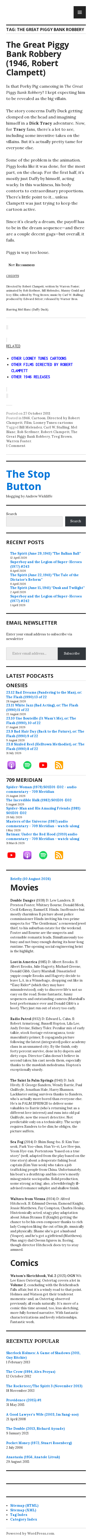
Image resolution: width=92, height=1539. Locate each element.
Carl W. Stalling (56, 427)
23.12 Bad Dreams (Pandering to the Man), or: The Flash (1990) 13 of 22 (44, 694)
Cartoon (38, 418)
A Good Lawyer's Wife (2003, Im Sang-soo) (42, 1414)
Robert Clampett (55, 432)
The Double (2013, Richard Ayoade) (35, 1428)
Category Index (23, 1519)
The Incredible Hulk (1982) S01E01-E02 (39, 800)
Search (11, 514)
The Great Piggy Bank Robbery (41, 434)
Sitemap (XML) (23, 1510)
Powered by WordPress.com (30, 1533)
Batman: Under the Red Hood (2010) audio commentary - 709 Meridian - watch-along (42, 836)
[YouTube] (46, 765)
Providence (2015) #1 (23, 1400)
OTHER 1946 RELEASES (30, 377)
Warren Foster (18, 441)
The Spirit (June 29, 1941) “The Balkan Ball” (45, 553)
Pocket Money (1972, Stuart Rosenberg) (39, 1443)
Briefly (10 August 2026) (30, 879)
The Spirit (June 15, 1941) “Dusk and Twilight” (47, 588)
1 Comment (15, 446)
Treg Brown (62, 436)
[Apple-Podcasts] (14, 765)
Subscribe (72, 653)
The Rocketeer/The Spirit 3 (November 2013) (44, 1386)
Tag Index (18, 1515)
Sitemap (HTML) (24, 1505)
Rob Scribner (28, 432)
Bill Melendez (30, 427)
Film (28, 423)
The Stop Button (28, 480)
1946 (26, 418)
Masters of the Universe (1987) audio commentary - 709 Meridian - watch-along (42, 823)
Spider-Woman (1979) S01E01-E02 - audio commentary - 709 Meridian (41, 789)
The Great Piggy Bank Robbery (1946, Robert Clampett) (37, 58)
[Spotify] (30, 765)
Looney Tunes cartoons (53, 423)
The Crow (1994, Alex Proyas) (30, 1372)
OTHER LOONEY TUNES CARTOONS (38, 358)
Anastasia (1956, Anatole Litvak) (33, 1457)
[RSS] (62, 765)
